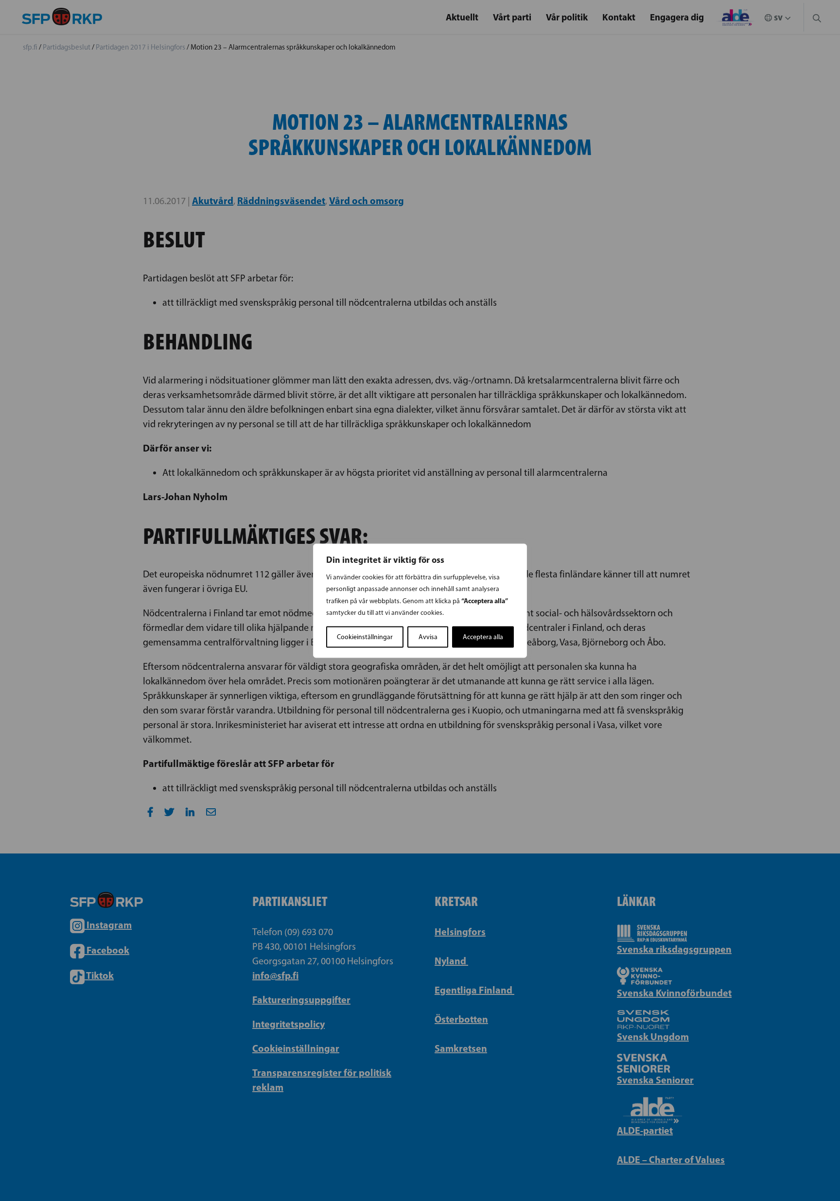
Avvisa (428, 636)
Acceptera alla (483, 636)
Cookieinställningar (365, 636)
